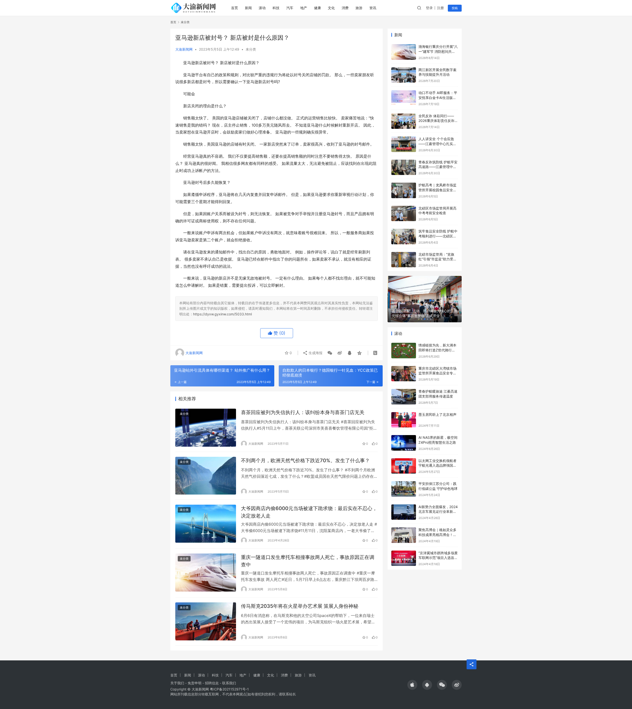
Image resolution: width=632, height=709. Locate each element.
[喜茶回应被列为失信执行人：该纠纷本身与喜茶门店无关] (205, 428)
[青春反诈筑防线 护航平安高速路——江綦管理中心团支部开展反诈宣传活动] (403, 167)
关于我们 (177, 683)
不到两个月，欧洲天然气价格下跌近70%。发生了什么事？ (305, 460)
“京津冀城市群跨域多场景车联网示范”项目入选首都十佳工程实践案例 (438, 558)
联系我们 (229, 683)
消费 (345, 8)
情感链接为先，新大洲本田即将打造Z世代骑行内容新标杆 (437, 350)
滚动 (262, 8)
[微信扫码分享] (329, 352)
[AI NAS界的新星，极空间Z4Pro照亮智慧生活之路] (403, 443)
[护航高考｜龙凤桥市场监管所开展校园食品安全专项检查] (403, 190)
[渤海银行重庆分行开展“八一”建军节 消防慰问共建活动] (403, 52)
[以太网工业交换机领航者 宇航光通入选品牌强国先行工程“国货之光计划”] (403, 466)
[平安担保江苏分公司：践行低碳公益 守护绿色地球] (403, 489)
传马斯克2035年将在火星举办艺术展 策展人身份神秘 (299, 606)
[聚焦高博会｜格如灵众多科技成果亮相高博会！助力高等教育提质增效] (403, 535)
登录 (429, 8)
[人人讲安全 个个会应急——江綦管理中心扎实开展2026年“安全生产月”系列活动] (403, 144)
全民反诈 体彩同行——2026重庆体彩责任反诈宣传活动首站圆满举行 (438, 121)
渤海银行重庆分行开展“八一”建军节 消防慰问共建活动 (438, 51)
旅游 (359, 8)
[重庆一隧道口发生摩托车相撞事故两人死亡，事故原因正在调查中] (205, 573)
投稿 (455, 8)
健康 (317, 8)
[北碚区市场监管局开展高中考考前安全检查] (403, 213)
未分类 (251, 49)
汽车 (289, 8)
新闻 (248, 8)
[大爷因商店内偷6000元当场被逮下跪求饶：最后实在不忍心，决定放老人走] (205, 524)
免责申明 (194, 683)
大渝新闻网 (184, 49)
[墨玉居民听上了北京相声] (403, 420)
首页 (234, 8)
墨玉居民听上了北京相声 (437, 414)
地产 (303, 8)
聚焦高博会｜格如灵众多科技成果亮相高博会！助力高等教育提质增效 (437, 534)
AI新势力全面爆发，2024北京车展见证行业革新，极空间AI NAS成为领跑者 (438, 511)
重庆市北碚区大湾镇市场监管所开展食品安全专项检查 (437, 373)
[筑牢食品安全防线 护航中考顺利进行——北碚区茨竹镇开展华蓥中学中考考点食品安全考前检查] (403, 236)
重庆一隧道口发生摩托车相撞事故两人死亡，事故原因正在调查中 (307, 560)
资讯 (372, 8)
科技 (276, 8)
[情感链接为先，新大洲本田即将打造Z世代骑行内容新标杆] (403, 350)
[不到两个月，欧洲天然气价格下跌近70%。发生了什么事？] (205, 476)
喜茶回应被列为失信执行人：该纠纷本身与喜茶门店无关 (302, 412)
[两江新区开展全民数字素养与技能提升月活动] (403, 75)
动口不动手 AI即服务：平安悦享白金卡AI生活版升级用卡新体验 (437, 97)
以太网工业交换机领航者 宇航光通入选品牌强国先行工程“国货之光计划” (437, 465)
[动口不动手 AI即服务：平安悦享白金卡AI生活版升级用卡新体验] (403, 98)
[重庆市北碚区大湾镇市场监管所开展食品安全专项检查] (403, 374)
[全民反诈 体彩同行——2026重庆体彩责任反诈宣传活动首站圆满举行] (403, 121)
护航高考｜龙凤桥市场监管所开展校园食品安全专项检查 (437, 190)
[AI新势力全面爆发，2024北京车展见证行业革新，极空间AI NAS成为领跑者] (403, 512)
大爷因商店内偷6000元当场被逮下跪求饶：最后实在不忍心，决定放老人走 (309, 511)
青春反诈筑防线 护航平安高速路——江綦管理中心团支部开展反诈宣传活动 (437, 167)
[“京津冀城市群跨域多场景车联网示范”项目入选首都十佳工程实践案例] (403, 558)
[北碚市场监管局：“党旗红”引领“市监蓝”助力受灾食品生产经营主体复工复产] (403, 260)
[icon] (412, 685)
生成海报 (315, 353)
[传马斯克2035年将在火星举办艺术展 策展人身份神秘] (205, 621)
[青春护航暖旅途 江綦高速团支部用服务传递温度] (403, 396)
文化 (331, 8)
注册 (440, 8)
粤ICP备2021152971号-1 (229, 689)
